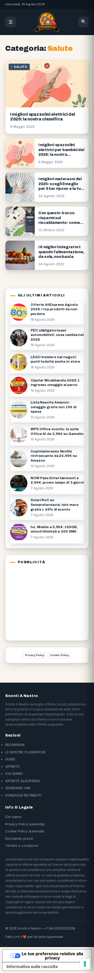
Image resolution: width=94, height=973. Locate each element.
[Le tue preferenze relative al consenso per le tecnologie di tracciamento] (85, 964)
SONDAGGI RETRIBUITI (23, 795)
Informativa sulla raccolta (32, 966)
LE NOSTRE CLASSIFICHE (25, 752)
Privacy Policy (34, 655)
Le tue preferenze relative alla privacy (52, 955)
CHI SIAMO (14, 773)
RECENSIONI (15, 745)
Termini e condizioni (21, 845)
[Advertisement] (42, 601)
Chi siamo (13, 817)
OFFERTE (12, 766)
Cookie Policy (59, 655)
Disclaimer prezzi (19, 838)
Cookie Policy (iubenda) (24, 831)
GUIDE (10, 759)
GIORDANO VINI (17, 788)
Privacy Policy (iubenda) (25, 824)
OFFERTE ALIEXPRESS (22, 781)
